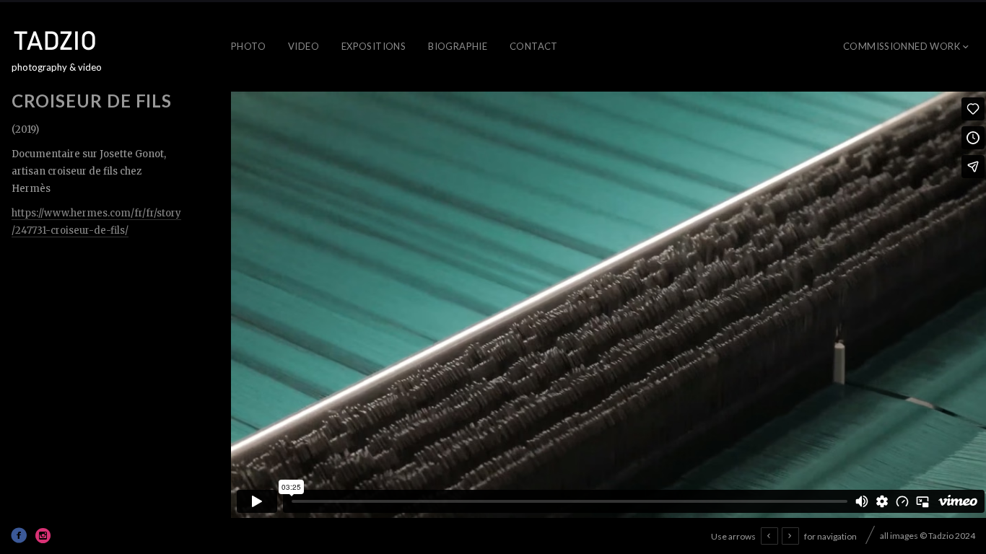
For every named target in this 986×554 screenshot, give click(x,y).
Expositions (373, 46)
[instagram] (43, 535)
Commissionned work (901, 46)
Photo (248, 46)
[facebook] (19, 535)
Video (303, 46)
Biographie (457, 46)
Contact (534, 46)
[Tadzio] (66, 40)
